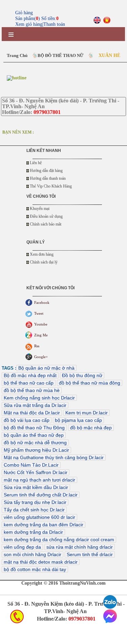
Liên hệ (36, 162)
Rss (36, 346)
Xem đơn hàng (42, 254)
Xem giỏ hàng (28, 24)
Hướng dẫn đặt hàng (46, 170)
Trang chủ (17, 55)
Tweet (38, 313)
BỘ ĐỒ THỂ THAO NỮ (60, 55)
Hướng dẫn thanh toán (48, 178)
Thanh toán (54, 24)
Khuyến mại (39, 208)
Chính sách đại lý (44, 262)
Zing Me (41, 335)
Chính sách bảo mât (45, 224)
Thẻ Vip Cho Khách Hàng (51, 186)
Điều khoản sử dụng (46, 216)
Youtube (40, 324)
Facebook (41, 302)
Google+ (41, 357)
